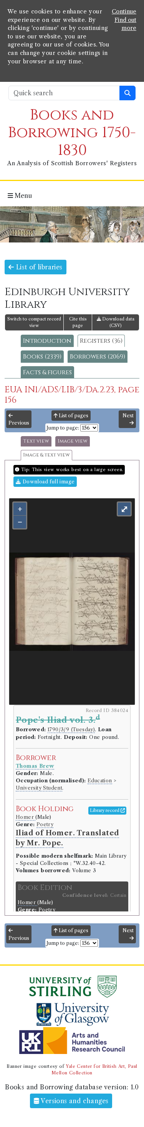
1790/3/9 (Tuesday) (71, 729)
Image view (73, 441)
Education (100, 780)
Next (128, 415)
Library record (105, 810)
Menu (22, 196)
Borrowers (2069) (97, 356)
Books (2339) (42, 356)
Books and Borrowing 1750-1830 (72, 132)
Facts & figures (47, 372)
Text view (36, 441)
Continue (124, 11)
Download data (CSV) (117, 322)
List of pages (73, 415)
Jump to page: (62, 428)
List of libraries (38, 267)
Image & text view (46, 455)
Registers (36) (101, 341)
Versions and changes (73, 1101)
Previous (18, 423)
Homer (25, 817)
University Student (39, 788)
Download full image (47, 482)
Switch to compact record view (34, 322)
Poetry (44, 824)
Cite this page (78, 322)
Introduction (47, 341)
